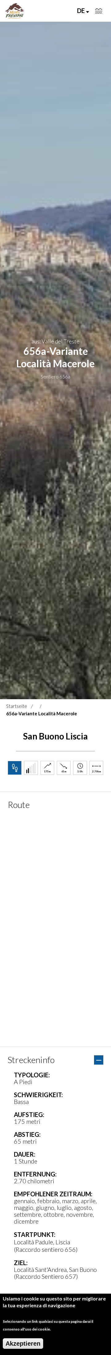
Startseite (16, 706)
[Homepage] (14, 11)
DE (81, 10)
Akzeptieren (23, 1343)
